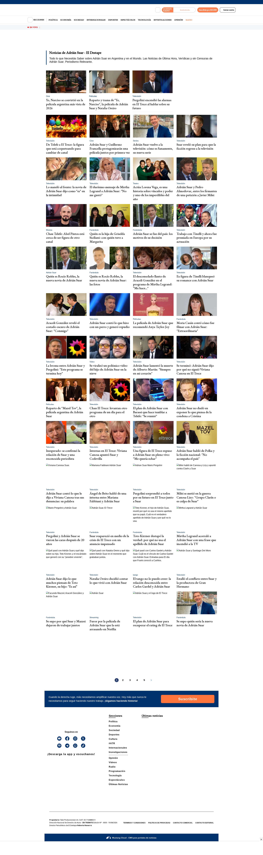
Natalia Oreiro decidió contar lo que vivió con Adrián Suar (109, 580)
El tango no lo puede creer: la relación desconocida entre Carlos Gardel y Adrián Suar (152, 582)
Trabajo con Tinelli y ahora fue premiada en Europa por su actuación (197, 238)
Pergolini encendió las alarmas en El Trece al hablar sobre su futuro (151, 104)
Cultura (113, 739)
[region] (131, 42)
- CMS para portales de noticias (134, 838)
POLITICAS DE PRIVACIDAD (159, 823)
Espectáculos (128, 20)
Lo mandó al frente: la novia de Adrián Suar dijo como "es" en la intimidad (66, 191)
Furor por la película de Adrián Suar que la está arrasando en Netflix (105, 625)
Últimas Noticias (118, 784)
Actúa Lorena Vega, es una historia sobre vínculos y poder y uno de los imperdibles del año (153, 193)
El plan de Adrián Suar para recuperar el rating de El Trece (152, 623)
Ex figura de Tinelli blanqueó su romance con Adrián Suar (196, 278)
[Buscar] (158, 10)
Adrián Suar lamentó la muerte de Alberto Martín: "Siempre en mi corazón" (153, 369)
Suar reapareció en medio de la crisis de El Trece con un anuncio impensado (109, 540)
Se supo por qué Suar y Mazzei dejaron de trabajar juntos (66, 623)
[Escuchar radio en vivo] (184, 9)
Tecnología (144, 20)
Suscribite (187, 699)
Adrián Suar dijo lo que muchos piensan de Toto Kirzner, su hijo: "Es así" (62, 582)
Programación (117, 771)
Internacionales (96, 20)
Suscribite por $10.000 (208, 10)
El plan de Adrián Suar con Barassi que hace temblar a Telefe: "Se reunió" (150, 412)
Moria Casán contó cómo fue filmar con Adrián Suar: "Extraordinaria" (195, 327)
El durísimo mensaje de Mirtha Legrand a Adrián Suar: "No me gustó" (109, 191)
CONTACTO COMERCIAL (183, 823)
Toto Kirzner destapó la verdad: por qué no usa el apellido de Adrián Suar (149, 540)
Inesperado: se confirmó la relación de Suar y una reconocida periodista (63, 455)
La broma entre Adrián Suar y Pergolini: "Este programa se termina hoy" (65, 369)
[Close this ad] (261, 839)
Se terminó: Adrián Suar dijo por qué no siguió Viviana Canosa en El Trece (195, 369)
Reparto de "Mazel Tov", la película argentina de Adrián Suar (64, 412)
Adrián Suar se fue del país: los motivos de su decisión (153, 236)
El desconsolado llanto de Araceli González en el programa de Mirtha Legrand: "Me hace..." (152, 282)
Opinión (178, 20)
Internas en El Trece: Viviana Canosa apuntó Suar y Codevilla (108, 455)
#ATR (112, 743)
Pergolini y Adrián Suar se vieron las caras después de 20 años (65, 540)
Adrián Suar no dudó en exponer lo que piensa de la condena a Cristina (194, 412)
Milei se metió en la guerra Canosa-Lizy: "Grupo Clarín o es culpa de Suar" (196, 497)
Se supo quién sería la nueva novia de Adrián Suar (195, 623)
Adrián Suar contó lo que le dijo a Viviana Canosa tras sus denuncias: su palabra (65, 497)
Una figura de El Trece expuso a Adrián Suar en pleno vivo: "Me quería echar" (152, 455)
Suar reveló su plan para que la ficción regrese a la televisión (196, 146)
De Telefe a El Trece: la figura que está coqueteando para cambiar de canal (65, 148)
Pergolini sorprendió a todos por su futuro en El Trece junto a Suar (153, 497)
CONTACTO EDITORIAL (204, 823)
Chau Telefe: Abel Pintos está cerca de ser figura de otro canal (65, 238)
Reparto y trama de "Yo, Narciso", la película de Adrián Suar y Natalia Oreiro (108, 104)
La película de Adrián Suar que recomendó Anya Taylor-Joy (153, 325)
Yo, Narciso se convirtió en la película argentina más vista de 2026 (65, 104)
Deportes (113, 20)
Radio (189, 20)
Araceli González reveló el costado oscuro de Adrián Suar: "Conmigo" (63, 327)
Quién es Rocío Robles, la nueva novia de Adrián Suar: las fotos (108, 280)
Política (53, 20)
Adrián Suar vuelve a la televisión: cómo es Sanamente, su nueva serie (153, 148)
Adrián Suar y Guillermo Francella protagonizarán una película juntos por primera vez (110, 148)
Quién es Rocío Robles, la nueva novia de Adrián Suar (64, 278)
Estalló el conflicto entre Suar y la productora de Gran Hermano (197, 582)
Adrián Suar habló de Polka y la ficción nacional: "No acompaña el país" (196, 455)
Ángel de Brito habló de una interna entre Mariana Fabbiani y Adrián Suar (108, 497)
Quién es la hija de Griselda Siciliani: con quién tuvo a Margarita (107, 238)
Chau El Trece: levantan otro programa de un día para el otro (108, 412)
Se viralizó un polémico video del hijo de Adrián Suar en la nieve (108, 369)
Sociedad (79, 20)
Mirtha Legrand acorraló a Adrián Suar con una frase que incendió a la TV (196, 540)
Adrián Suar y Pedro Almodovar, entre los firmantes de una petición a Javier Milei (197, 191)
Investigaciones (162, 20)
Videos (113, 762)
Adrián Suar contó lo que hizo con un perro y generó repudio (110, 325)
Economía (65, 20)
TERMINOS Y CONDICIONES (134, 823)
